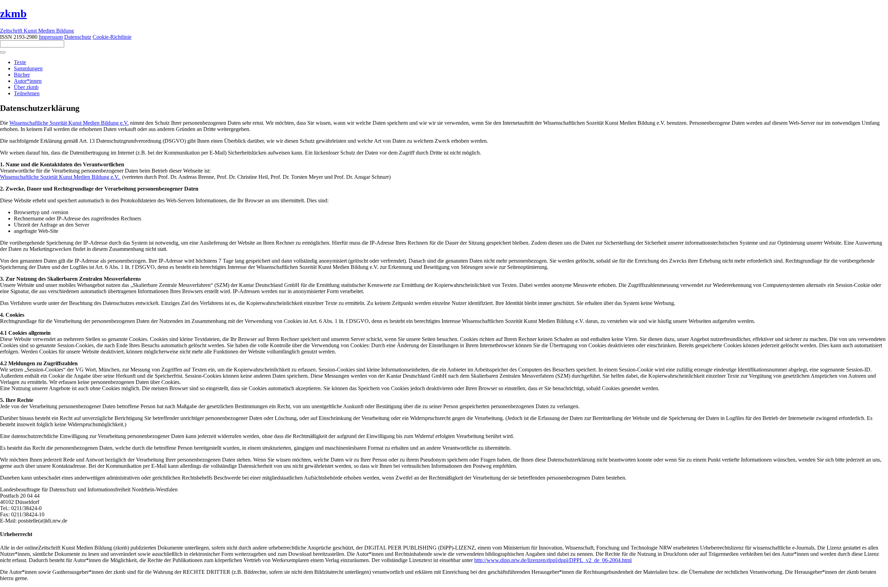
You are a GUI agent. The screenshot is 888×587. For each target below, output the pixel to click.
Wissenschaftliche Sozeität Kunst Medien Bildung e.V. (69, 123)
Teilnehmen (27, 93)
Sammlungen (28, 68)
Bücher (22, 75)
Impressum (51, 37)
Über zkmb (26, 87)
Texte (20, 62)
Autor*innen (28, 81)
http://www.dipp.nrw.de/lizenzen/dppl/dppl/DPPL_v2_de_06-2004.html (553, 560)
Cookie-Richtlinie (112, 37)
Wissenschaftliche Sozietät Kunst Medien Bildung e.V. (60, 177)
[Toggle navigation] (3, 52)
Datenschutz (77, 37)
